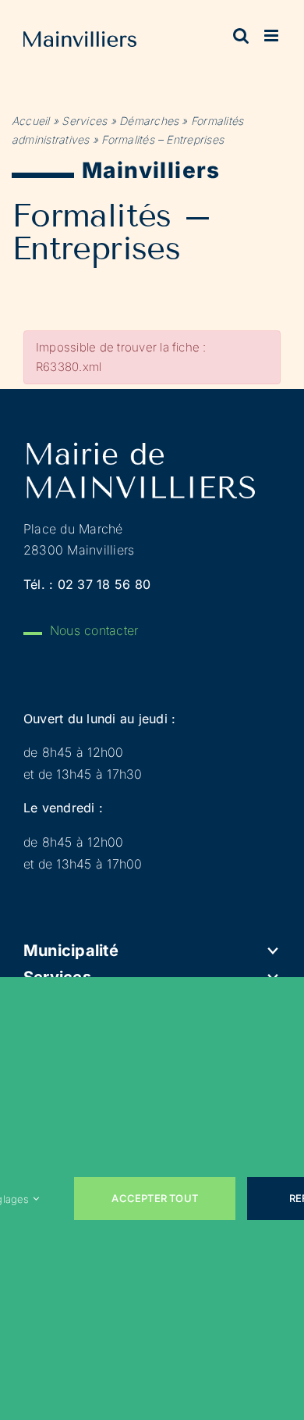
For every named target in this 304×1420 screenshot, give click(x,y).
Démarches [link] (149, 120)
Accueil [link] (31, 120)
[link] (79, 42)
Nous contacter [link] (94, 630)
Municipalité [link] (70, 950)
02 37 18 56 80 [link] (104, 584)
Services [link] (84, 120)
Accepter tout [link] (154, 1198)
